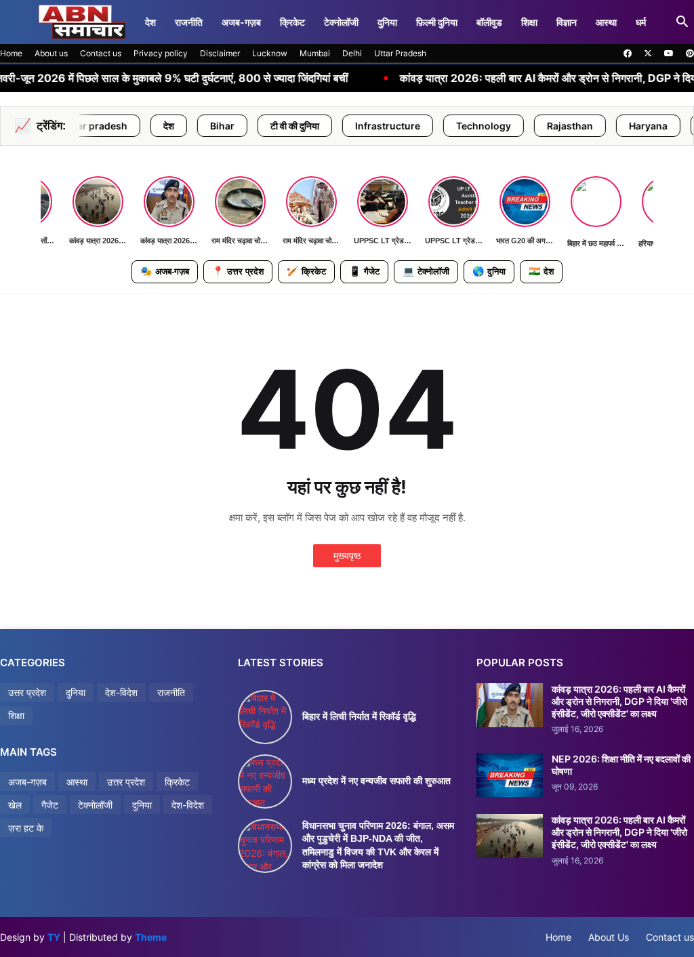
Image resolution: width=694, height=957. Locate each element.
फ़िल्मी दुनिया (436, 22)
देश (150, 22)
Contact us (100, 53)
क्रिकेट (292, 22)
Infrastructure (353, 125)
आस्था (606, 22)
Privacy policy (161, 53)
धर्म (641, 22)
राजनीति (189, 22)
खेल (15, 805)
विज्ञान (566, 22)
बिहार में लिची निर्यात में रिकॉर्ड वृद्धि (359, 716)
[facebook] (628, 53)
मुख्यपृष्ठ (347, 555)
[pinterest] (690, 53)
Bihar (188, 125)
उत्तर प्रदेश (238, 271)
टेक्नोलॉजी (341, 22)
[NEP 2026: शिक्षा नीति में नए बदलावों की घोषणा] (509, 775)
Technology (449, 125)
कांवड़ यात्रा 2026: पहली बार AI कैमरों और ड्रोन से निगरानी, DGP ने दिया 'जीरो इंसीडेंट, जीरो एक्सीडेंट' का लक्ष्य (619, 701)
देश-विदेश (121, 692)
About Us (608, 937)
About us (51, 53)
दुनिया (387, 22)
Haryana (614, 125)
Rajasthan (536, 125)
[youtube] (669, 53)
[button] (682, 22)
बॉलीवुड (489, 22)
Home (11, 53)
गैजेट (364, 271)
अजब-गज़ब (164, 271)
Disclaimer (220, 53)
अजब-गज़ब (241, 22)
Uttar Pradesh (400, 53)
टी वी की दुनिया (261, 125)
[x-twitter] (648, 53)
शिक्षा (529, 22)
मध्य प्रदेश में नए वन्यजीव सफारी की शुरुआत (376, 780)
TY (53, 937)
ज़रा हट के (25, 828)
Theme (151, 937)
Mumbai (315, 53)
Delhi (352, 53)
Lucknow (269, 53)
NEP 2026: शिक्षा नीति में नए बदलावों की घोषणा (621, 765)
